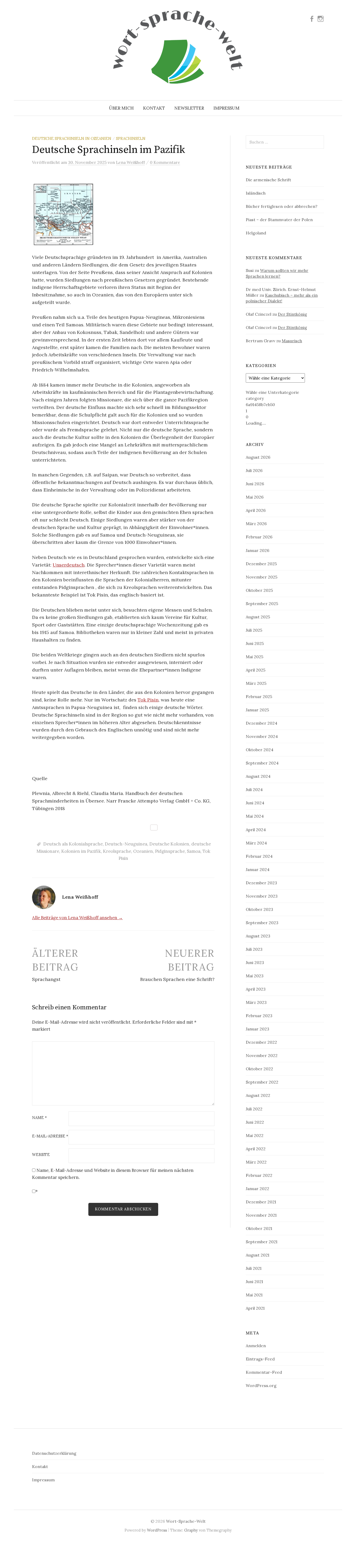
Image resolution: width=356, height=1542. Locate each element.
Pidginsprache (170, 851)
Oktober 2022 (259, 1068)
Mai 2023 (254, 975)
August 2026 (258, 457)
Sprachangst (46, 979)
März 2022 (256, 1162)
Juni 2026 (255, 483)
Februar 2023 (259, 1015)
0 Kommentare (165, 162)
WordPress (157, 1530)
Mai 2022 (254, 1135)
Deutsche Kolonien (169, 844)
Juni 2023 (255, 962)
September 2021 (261, 1241)
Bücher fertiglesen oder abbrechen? (281, 206)
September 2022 (262, 1082)
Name (39, 1118)
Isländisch (256, 193)
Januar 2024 (257, 869)
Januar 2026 (257, 550)
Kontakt (154, 108)
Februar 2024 (259, 856)
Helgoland (256, 232)
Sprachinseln (130, 138)
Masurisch (292, 340)
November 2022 (262, 1055)
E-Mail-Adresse (50, 1136)
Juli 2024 (254, 789)
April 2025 (255, 670)
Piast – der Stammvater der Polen (279, 219)
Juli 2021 (253, 1268)
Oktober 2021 (259, 1228)
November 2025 (261, 577)
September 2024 (262, 763)
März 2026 (256, 523)
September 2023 (262, 922)
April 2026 (256, 510)
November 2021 (261, 1215)
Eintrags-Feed (260, 1358)
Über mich (121, 108)
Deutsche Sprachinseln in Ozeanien (71, 138)
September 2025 (262, 603)
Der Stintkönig (292, 314)
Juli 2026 (254, 470)
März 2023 (256, 1002)
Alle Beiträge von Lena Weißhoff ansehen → (77, 918)
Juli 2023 (254, 949)
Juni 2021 (254, 1281)
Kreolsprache (117, 851)
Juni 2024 (255, 802)
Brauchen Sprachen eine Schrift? (177, 979)
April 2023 (256, 989)
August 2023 (258, 935)
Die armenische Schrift (268, 179)
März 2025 (256, 683)
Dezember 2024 (261, 723)
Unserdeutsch (68, 565)
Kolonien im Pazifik (81, 851)
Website (41, 1155)
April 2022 (256, 1148)
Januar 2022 (257, 1188)
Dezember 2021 (261, 1201)
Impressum (226, 108)
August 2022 (258, 1095)
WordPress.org (261, 1385)
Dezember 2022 (261, 1042)
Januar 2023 (257, 1028)
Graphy (191, 1530)
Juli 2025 (254, 630)
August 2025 (258, 616)
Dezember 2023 (261, 882)
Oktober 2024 (259, 749)
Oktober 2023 (259, 909)
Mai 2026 (254, 497)
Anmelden (256, 1345)
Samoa (193, 851)
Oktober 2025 (259, 590)
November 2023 (262, 896)
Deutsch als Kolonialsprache (73, 844)
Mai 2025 (254, 656)
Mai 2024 (255, 816)
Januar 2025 (257, 709)
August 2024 (258, 776)
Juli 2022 (254, 1108)
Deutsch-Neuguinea (126, 844)
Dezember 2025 (261, 563)
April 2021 (255, 1308)
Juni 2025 (255, 643)
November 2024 (262, 736)
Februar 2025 (259, 696)
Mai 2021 (254, 1294)
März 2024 (256, 842)
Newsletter (189, 108)
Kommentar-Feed (264, 1372)
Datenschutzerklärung (54, 1453)
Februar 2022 (259, 1175)
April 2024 (256, 829)
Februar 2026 (259, 536)
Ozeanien (143, 851)
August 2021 (257, 1255)
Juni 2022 (255, 1122)
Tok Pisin (148, 700)
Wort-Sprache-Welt (186, 1521)
